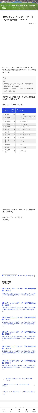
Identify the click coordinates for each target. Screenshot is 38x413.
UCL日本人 (31, 276)
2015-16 (22, 276)
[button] (34, 301)
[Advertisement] (19, 45)
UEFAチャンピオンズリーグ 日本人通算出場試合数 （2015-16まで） (18, 85)
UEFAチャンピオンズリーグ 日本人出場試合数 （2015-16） (18, 90)
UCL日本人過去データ (10, 276)
